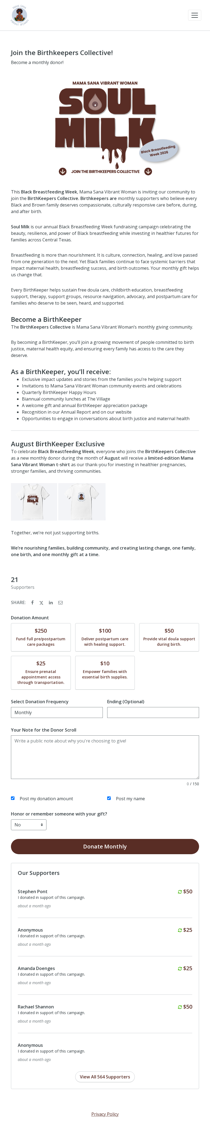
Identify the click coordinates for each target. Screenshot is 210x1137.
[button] (194, 15)
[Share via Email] (60, 602)
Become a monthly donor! (37, 62)
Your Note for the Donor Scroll (43, 730)
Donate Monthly (105, 846)
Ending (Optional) (125, 702)
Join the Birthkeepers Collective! (62, 52)
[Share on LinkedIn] (51, 602)
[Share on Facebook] (33, 602)
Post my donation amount (46, 799)
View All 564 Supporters (105, 1077)
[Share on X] (42, 602)
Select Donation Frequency (40, 702)
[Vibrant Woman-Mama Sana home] (20, 15)
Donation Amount (30, 618)
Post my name (130, 799)
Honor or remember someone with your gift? (59, 814)
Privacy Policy (105, 1114)
